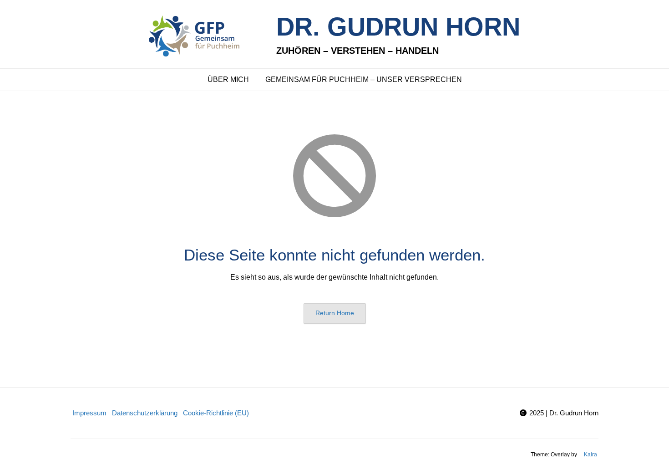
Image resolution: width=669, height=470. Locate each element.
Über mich (228, 79)
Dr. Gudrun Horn (398, 26)
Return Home (334, 313)
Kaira (590, 454)
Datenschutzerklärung (144, 413)
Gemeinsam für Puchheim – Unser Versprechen (363, 79)
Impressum (89, 413)
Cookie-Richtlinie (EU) (216, 413)
